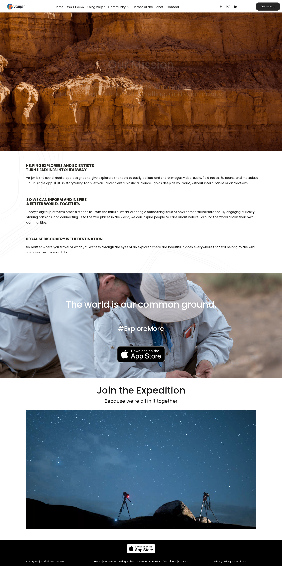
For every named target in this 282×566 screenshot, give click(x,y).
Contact (183, 561)
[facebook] (221, 6)
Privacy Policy (223, 561)
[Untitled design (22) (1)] (141, 348)
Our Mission (110, 561)
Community (143, 561)
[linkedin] (235, 6)
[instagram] (228, 6)
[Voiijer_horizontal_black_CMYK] (16, 2)
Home (98, 561)
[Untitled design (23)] (141, 545)
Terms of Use (239, 561)
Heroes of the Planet (164, 561)
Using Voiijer (126, 561)
